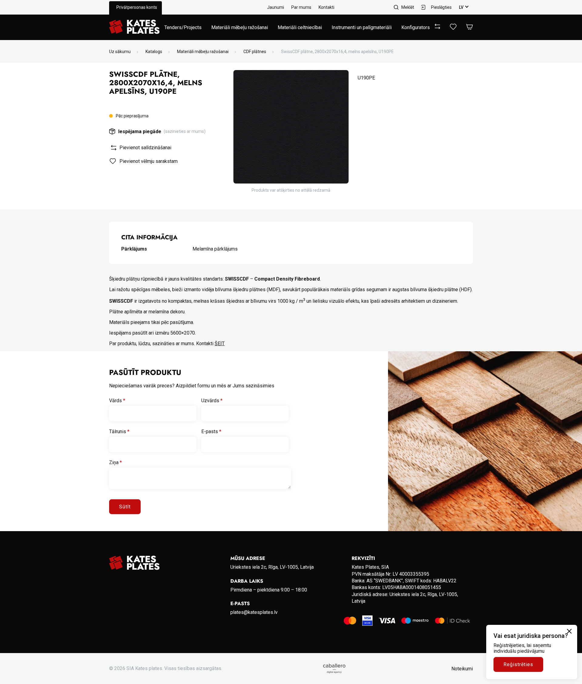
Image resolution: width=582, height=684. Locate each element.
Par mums (301, 7)
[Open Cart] (469, 27)
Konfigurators (415, 27)
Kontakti (326, 7)
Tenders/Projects (183, 27)
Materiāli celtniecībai (300, 27)
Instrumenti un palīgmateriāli (362, 27)
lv (461, 7)
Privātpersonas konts (136, 7)
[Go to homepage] (134, 27)
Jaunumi (275, 7)
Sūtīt (125, 507)
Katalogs (154, 51)
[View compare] (437, 27)
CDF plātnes (254, 51)
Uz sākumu (120, 51)
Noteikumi (462, 669)
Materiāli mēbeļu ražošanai (239, 27)
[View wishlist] (453, 28)
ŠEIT (220, 343)
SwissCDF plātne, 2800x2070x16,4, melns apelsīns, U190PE (337, 51)
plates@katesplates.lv (254, 612)
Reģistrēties (518, 664)
